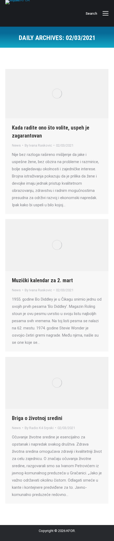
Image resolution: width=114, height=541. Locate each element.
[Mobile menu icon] (105, 13)
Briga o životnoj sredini (37, 418)
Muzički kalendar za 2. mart (42, 280)
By (38, 145)
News (16, 145)
